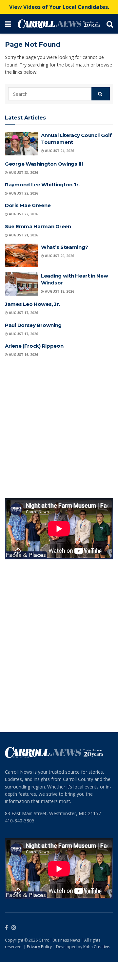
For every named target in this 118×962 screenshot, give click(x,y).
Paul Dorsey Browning (33, 325)
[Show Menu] (8, 24)
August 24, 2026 (59, 150)
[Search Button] (110, 24)
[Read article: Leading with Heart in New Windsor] (21, 284)
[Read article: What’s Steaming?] (21, 255)
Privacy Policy (39, 946)
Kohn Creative (96, 946)
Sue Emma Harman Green (38, 226)
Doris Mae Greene (27, 205)
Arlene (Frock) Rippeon (34, 346)
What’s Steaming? (64, 247)
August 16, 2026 (23, 354)
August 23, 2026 (23, 172)
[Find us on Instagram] (13, 927)
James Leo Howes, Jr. (32, 304)
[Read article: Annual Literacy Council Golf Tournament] (21, 143)
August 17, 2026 (23, 312)
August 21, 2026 (23, 235)
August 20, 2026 (59, 256)
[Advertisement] (59, 429)
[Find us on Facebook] (6, 927)
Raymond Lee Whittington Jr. (42, 184)
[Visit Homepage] (59, 24)
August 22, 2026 (23, 193)
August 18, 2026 (59, 291)
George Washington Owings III (44, 164)
